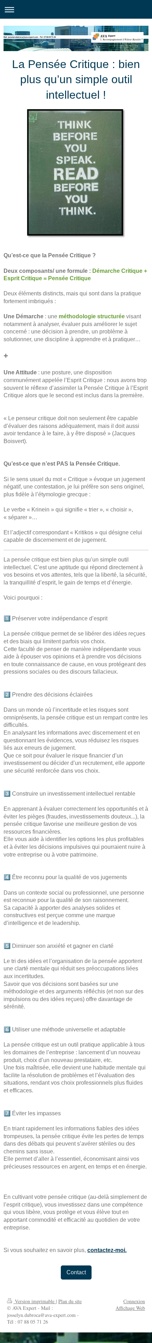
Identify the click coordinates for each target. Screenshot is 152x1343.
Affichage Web (130, 1308)
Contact (76, 1272)
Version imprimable (34, 1301)
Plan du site (70, 1301)
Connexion (134, 1301)
